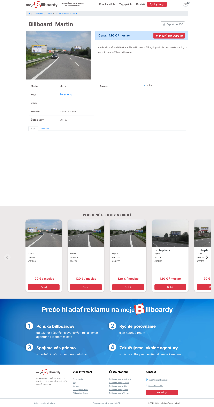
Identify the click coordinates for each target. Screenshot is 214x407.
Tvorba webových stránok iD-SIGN (107, 403)
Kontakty (162, 392)
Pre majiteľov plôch (80, 390)
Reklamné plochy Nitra (118, 386)
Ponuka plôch (107, 4)
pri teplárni (162, 250)
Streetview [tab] (44, 128)
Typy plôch (125, 4)
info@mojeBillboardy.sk (158, 380)
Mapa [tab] (33, 128)
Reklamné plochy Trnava (119, 393)
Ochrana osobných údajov (44, 403)
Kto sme (76, 386)
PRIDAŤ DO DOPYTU (171, 35)
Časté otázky (78, 379)
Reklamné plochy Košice (119, 383)
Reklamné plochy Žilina (118, 390)
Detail (43, 287)
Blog (74, 383)
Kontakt (140, 4)
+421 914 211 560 (155, 386)
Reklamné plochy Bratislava (120, 379)
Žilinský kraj (66, 94)
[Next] (206, 257)
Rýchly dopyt (157, 4)
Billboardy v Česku (80, 393)
